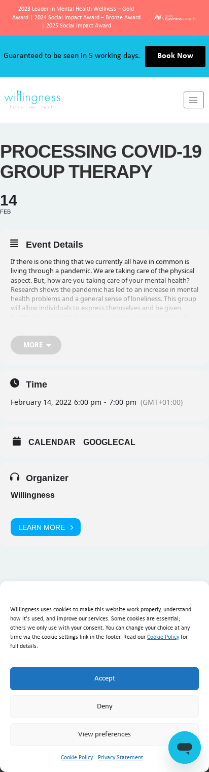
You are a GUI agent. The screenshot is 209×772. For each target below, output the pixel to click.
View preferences (104, 734)
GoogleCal (109, 442)
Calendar (52, 442)
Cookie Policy (163, 637)
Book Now (175, 56)
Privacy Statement (120, 758)
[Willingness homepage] (92, 100)
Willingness (33, 495)
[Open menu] (194, 100)
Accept (104, 678)
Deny (105, 706)
